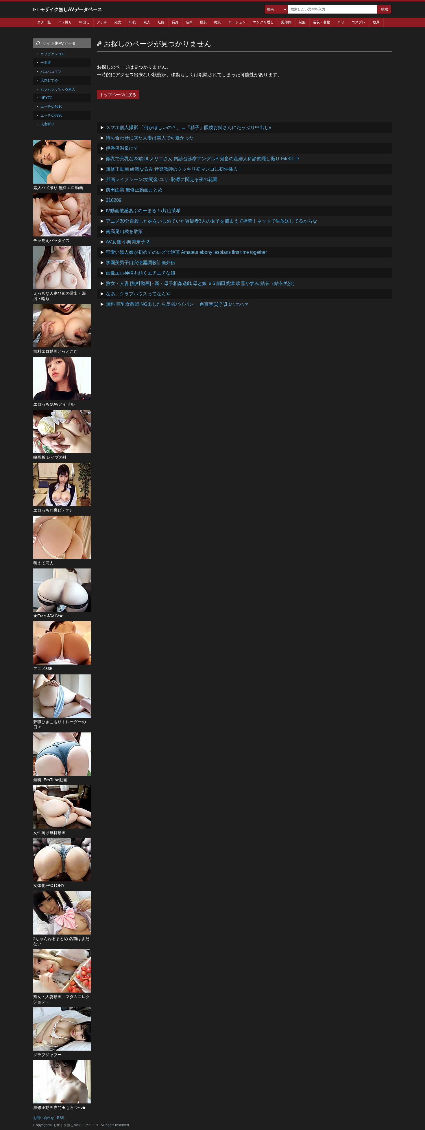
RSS (60, 1118)
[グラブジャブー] (62, 1029)
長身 (175, 22)
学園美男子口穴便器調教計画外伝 (140, 262)
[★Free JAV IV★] (62, 590)
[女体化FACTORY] (62, 859)
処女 (117, 22)
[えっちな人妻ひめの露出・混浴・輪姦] (62, 267)
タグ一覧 (44, 22)
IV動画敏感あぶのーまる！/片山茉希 (143, 210)
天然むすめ (49, 80)
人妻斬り (47, 124)
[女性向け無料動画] (62, 807)
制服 (302, 22)
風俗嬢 (286, 22)
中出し (84, 22)
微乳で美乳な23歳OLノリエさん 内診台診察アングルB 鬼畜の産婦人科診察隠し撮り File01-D (202, 158)
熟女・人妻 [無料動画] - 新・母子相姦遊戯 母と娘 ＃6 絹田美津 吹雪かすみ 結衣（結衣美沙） (201, 283)
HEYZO (46, 98)
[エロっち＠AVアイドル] (62, 378)
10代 (132, 22)
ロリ (340, 22)
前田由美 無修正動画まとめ (134, 189)
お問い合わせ (43, 1118)
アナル (102, 22)
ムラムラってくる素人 (57, 89)
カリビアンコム (52, 54)
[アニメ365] (62, 643)
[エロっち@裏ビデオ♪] (62, 484)
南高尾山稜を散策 (124, 231)
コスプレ (358, 22)
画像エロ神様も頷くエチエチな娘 (140, 273)
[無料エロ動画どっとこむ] (62, 325)
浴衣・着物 (321, 22)
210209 (113, 200)
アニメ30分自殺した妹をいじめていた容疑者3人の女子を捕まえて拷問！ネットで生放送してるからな (211, 221)
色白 (189, 22)
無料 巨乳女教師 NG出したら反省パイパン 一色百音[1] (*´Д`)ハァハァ (177, 304)
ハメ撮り (65, 22)
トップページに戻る (118, 94)
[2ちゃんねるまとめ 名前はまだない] (62, 913)
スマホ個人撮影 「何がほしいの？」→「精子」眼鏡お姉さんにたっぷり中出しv (188, 127)
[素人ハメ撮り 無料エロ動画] (62, 162)
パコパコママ (50, 72)
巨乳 (203, 22)
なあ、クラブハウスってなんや (138, 293)
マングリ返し (263, 22)
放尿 (376, 22)
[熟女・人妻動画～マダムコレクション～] (62, 971)
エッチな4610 (51, 107)
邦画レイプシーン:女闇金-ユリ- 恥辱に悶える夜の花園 (161, 179)
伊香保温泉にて (122, 148)
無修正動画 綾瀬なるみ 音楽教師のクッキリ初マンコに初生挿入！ (174, 169)
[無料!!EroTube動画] (62, 754)
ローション (237, 22)
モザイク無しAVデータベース (71, 9)
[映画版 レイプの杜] (62, 431)
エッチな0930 (51, 115)
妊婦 (161, 22)
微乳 (217, 22)
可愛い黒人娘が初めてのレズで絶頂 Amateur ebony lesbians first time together (186, 252)
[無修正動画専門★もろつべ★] (62, 1081)
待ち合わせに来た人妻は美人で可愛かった (150, 137)
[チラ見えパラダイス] (62, 214)
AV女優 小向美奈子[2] (128, 241)
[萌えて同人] (62, 537)
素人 (146, 22)
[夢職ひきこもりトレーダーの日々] (62, 696)
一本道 (45, 63)
